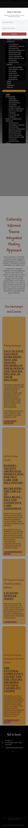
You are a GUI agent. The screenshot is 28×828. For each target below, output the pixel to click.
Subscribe (14, 34)
